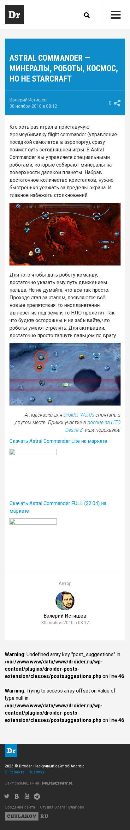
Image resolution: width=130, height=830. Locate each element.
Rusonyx (36, 772)
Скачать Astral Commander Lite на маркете (58, 441)
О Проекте (15, 772)
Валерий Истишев (28, 99)
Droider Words (78, 415)
